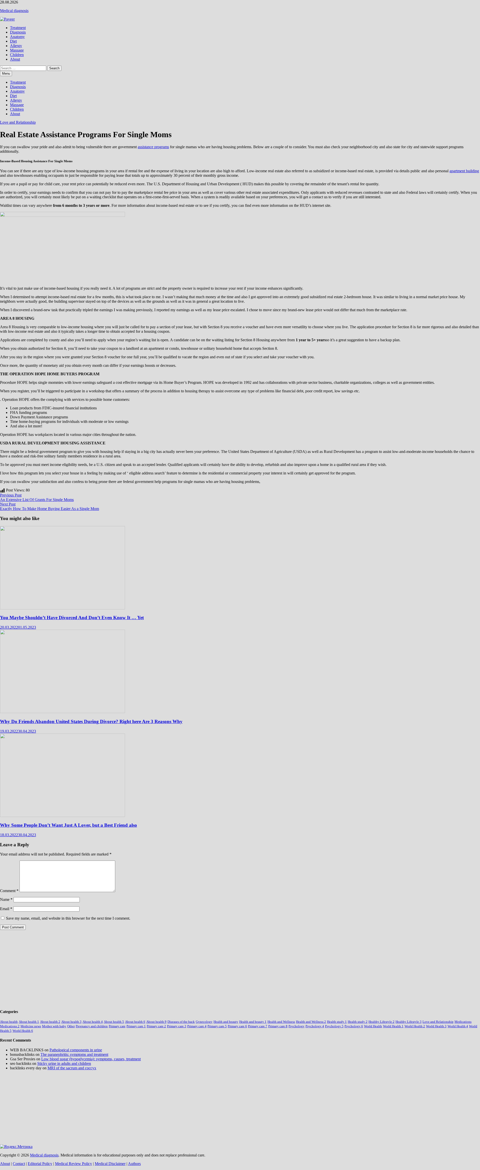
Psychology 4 (315, 1026)
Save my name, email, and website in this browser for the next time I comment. (68, 918)
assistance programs (153, 147)
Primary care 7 (257, 1026)
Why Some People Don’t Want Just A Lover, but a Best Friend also (68, 825)
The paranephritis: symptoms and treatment (74, 1054)
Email (6, 909)
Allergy (16, 46)
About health (9, 1022)
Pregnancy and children (92, 1026)
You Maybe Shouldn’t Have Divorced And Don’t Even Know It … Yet (72, 617)
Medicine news (30, 1026)
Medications (463, 1022)
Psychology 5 (334, 1026)
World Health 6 (22, 1031)
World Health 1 (393, 1026)
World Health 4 (458, 1026)
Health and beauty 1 (252, 1022)
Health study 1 (337, 1022)
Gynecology (204, 1022)
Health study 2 (358, 1022)
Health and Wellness (281, 1022)
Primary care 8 (278, 1026)
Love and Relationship (18, 122)
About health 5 (114, 1022)
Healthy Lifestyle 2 (381, 1022)
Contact (19, 1163)
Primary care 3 (176, 1026)
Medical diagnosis (14, 11)
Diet (13, 41)
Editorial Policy (40, 1163)
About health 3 (71, 1022)
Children (17, 55)
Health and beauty (226, 1022)
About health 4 (92, 1022)
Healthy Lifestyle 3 (409, 1022)
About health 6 (135, 1022)
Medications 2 (10, 1026)
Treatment (18, 28)
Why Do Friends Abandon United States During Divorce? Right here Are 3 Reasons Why (91, 721)
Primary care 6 (237, 1026)
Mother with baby (54, 1026)
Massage (17, 50)
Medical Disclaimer (110, 1163)
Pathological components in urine (76, 1050)
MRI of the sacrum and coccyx (72, 1068)
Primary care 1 (136, 1026)
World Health (373, 1026)
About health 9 (156, 1022)
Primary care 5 (217, 1026)
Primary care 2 (156, 1026)
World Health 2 (414, 1026)
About (15, 59)
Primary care (117, 1026)
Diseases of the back (181, 1022)
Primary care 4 (196, 1026)
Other (71, 1026)
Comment (9, 891)
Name (6, 899)
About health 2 (50, 1022)
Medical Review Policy (73, 1163)
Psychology (296, 1026)
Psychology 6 (353, 1026)
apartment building (464, 171)
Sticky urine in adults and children (64, 1063)
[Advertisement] (150, 969)
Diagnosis (18, 32)
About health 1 (29, 1022)
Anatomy (17, 37)
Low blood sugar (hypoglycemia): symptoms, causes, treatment (91, 1059)
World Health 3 (436, 1026)
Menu (6, 73)
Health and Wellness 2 (311, 1022)
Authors (134, 1163)
